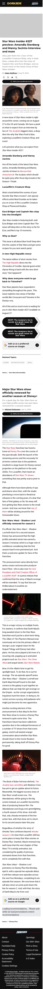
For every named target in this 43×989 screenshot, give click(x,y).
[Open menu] (3, 3)
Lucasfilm (6, 362)
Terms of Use (32, 950)
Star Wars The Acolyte (17, 362)
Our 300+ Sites (32, 941)
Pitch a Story (31, 946)
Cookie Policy (8, 954)
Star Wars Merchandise (17, 372)
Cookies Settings (9, 966)
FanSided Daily (8, 946)
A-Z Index (30, 958)
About (4, 937)
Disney (30, 362)
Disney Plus (15, 451)
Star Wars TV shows (24, 475)
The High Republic (10, 263)
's (14, 131)
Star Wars (10, 448)
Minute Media (13, 971)
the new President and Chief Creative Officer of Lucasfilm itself (19, 572)
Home (4, 372)
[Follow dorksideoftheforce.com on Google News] (37, 345)
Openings (30, 937)
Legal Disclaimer (33, 954)
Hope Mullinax (11, 73)
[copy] (16, 77)
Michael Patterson (12, 409)
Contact (5, 941)
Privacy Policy (8, 950)
